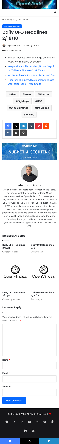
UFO (39, 101)
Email (6, 373)
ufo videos (42, 107)
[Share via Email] (16, 133)
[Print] (23, 133)
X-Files (30, 114)
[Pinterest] (38, 126)
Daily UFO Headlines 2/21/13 (13, 294)
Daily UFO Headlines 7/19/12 (42, 294)
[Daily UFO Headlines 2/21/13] (15, 273)
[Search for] (55, 11)
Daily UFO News (20, 19)
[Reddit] (46, 126)
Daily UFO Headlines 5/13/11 (42, 246)
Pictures (44, 94)
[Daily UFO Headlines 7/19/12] (44, 273)
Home (7, 19)
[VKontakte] (8, 133)
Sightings (23, 101)
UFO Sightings (19, 107)
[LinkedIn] (23, 126)
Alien (13, 94)
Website (6, 386)
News (27, 94)
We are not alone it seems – (31, 75)
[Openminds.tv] (29, 4)
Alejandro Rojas (13, 45)
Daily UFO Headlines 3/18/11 (13, 246)
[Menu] (4, 11)
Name (6, 360)
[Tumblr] (31, 126)
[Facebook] (8, 126)
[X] (16, 126)
